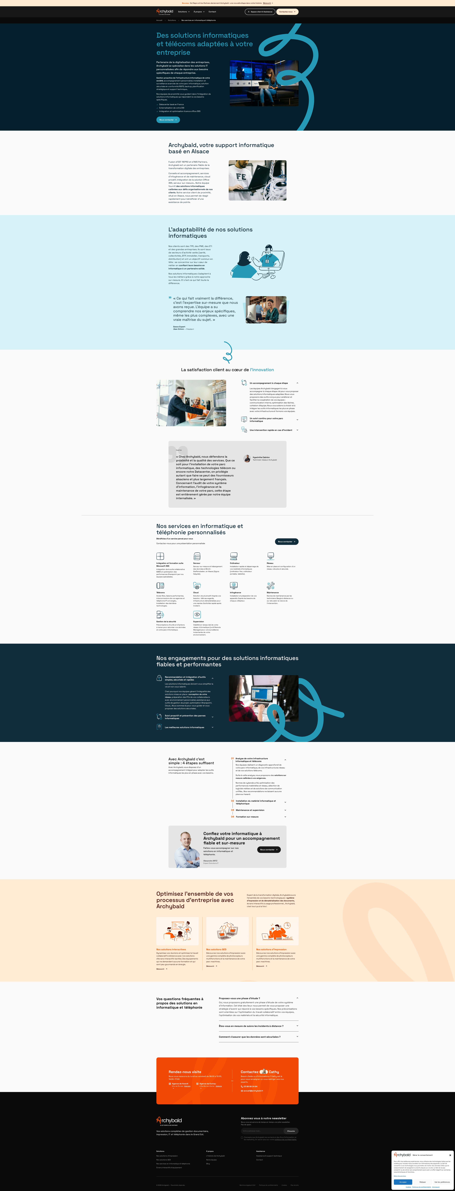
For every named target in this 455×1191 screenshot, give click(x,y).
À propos (198, 11)
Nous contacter (166, 120)
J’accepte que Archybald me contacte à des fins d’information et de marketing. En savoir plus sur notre (270, 1138)
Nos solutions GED (163, 1160)
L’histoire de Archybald (215, 1156)
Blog (208, 1164)
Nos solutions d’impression (167, 1156)
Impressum (435, 1187)
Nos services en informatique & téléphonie (173, 1164)
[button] (450, 1155)
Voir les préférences (442, 1182)
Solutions (182, 11)
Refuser (423, 1182)
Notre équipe (211, 1160)
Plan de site (295, 1185)
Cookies (408, 1187)
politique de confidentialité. (286, 1139)
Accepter (403, 1182)
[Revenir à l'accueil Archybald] (164, 12)
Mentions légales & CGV (247, 1185)
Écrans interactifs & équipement (169, 1167)
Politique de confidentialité (421, 1187)
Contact (212, 11)
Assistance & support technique (269, 1156)
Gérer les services (400, 1176)
